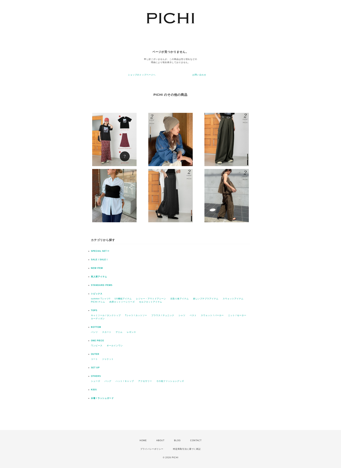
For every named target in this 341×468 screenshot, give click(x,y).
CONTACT (196, 440)
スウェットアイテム (233, 298)
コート (94, 359)
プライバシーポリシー (151, 449)
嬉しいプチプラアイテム (205, 298)
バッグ (107, 381)
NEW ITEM (97, 268)
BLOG (177, 440)
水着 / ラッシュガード (102, 398)
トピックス (96, 293)
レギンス (131, 332)
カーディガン (98, 318)
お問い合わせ (199, 75)
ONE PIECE (97, 340)
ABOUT (160, 440)
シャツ (181, 315)
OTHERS (96, 376)
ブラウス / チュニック (162, 315)
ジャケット (108, 359)
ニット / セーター (237, 315)
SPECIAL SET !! (100, 251)
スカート (106, 332)
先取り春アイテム (179, 298)
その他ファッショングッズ (170, 381)
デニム (119, 332)
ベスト (193, 315)
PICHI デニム (98, 302)
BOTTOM (96, 327)
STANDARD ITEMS (101, 285)
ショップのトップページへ (142, 75)
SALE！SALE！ (99, 259)
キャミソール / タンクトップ (106, 315)
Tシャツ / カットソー (136, 315)
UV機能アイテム (123, 298)
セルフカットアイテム (150, 302)
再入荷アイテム (99, 276)
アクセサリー (145, 381)
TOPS (94, 310)
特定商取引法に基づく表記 (187, 449)
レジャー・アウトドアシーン (151, 298)
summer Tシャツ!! (100, 298)
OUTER (95, 354)
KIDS (94, 389)
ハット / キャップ (125, 381)
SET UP (95, 367)
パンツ (94, 332)
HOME (143, 440)
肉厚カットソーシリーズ (122, 302)
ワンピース (96, 345)
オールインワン (115, 345)
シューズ (95, 381)
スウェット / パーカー (212, 315)
